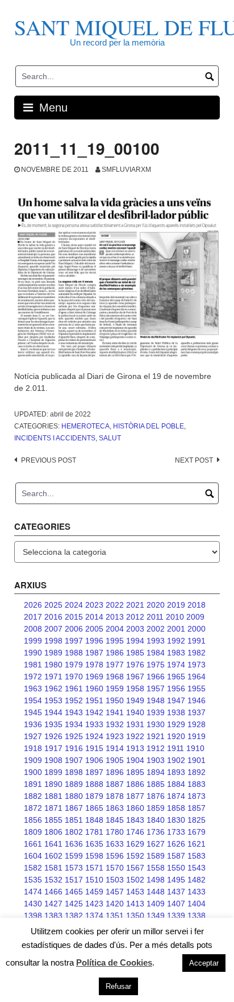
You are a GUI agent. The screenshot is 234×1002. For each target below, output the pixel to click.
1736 (156, 831)
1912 (156, 748)
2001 (176, 628)
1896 (115, 772)
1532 (53, 879)
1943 (74, 712)
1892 (196, 772)
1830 (176, 819)
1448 (156, 891)
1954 (33, 700)
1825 (196, 819)
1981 (33, 664)
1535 (33, 879)
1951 (94, 700)
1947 (176, 700)
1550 (176, 867)
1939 (156, 712)
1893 (176, 772)
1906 (94, 760)
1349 (156, 915)
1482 (196, 879)
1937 (196, 712)
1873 (196, 796)
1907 (74, 760)
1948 (156, 700)
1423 (94, 903)
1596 (115, 855)
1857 (196, 808)
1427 (53, 903)
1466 (53, 891)
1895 (135, 772)
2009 (195, 616)
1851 (74, 819)
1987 (94, 652)
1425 (74, 903)
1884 (176, 784)
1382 (74, 915)
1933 (94, 724)
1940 (135, 712)
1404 (196, 903)
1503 (115, 879)
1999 (33, 640)
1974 (176, 664)
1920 (176, 736)
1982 (196, 652)
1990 (33, 652)
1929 (176, 724)
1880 (74, 796)
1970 (74, 676)
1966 (156, 676)
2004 (115, 628)
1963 (33, 688)
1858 (176, 808)
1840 (156, 819)
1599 (74, 855)
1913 (135, 748)
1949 (135, 700)
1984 (156, 652)
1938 (176, 712)
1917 (53, 748)
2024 (74, 604)
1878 (115, 796)
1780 (115, 831)
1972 (33, 676)
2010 (175, 616)
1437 (176, 891)
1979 (74, 664)
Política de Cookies (114, 962)
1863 (115, 808)
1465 (74, 891)
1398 (33, 915)
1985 (135, 652)
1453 (135, 891)
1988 (74, 652)
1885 (156, 784)
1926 (53, 736)
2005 (94, 628)
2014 (94, 616)
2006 (74, 628)
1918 (33, 748)
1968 (115, 676)
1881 (53, 796)
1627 (156, 843)
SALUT (110, 438)
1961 (74, 688)
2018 (196, 604)
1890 (53, 784)
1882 (33, 796)
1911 (175, 748)
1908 (53, 760)
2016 (53, 616)
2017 (33, 616)
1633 (115, 843)
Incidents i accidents (54, 438)
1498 (156, 879)
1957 (156, 688)
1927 (33, 736)
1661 (33, 843)
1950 (115, 700)
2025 (53, 604)
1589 (156, 855)
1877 (135, 796)
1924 (94, 736)
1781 (94, 831)
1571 (94, 867)
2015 (74, 616)
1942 (94, 712)
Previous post (48, 460)
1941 (115, 712)
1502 (135, 879)
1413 (135, 903)
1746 (135, 831)
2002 (156, 628)
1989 (53, 652)
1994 (135, 640)
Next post (194, 460)
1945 (33, 712)
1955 (196, 688)
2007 (53, 628)
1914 (115, 748)
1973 (196, 664)
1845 (115, 819)
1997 (74, 640)
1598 (94, 855)
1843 (135, 819)
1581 (53, 867)
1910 (195, 748)
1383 (53, 915)
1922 (135, 736)
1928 (196, 724)
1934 (74, 724)
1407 (176, 903)
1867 (74, 808)
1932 (115, 724)
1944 (53, 712)
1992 (176, 640)
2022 (115, 604)
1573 (74, 867)
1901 (196, 760)
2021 (135, 604)
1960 (94, 688)
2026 (33, 604)
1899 (53, 772)
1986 (115, 652)
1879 (94, 796)
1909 (33, 760)
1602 (53, 855)
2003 (135, 628)
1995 (115, 640)
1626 (176, 843)
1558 (156, 867)
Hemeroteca (85, 426)
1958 (135, 688)
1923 (115, 736)
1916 (74, 748)
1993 (156, 640)
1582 (33, 867)
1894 (156, 772)
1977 (115, 664)
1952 (74, 700)
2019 (176, 604)
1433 (196, 891)
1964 (196, 676)
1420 (115, 903)
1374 (94, 915)
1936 (33, 724)
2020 (156, 604)
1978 (94, 664)
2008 (33, 628)
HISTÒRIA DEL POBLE (148, 426)
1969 (94, 676)
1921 (156, 736)
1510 (94, 879)
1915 (94, 748)
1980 (53, 664)
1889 (74, 784)
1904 (135, 760)
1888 (94, 784)
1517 (74, 879)
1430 (33, 903)
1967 (135, 676)
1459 (94, 891)
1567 (135, 867)
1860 (135, 808)
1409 (156, 903)
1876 (156, 796)
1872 (33, 808)
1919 (196, 736)
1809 (33, 831)
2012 (135, 616)
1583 (196, 855)
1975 (156, 664)
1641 (53, 843)
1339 (176, 915)
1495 (176, 879)
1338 (196, 915)
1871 (53, 808)
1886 (135, 784)
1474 (33, 891)
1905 (115, 760)
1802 (74, 831)
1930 (156, 724)
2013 (115, 616)
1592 (135, 855)
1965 (176, 676)
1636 (74, 843)
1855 (53, 819)
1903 (156, 760)
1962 (53, 688)
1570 (115, 867)
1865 (94, 808)
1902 (176, 760)
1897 (94, 772)
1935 (53, 724)
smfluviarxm (126, 170)
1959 (115, 688)
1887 (115, 784)
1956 (176, 688)
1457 (115, 891)
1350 (135, 915)
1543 (196, 867)
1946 (196, 700)
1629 (135, 843)
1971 (53, 676)
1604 (33, 855)
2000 (196, 628)
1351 (115, 915)
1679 (196, 831)
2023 (94, 604)
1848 (94, 819)
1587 (176, 855)
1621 (196, 843)
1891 (33, 784)
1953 (53, 700)
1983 (176, 652)
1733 (176, 831)
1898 (74, 772)
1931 (135, 724)
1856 (33, 819)
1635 (94, 843)
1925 (74, 736)
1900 (33, 772)
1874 (176, 796)
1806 (53, 831)
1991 (196, 640)
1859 (156, 808)
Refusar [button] (118, 986)
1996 (94, 640)
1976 (135, 664)
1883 (196, 784)
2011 (155, 616)
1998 (53, 640)
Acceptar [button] (204, 963)
